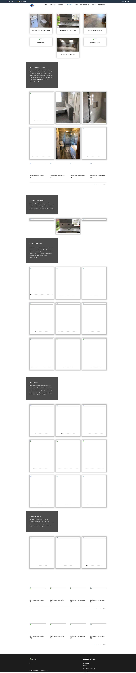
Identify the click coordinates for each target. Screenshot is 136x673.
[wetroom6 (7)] (94, 441)
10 (41, 294)
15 (47, 294)
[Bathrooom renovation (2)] (58, 164)
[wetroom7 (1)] (41, 476)
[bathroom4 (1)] (41, 129)
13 (73, 331)
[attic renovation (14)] (68, 538)
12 (74, 433)
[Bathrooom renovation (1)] (38, 164)
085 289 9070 (11, 1)
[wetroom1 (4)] (41, 406)
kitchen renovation (68, 30)
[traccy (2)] (94, 339)
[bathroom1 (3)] (41, 93)
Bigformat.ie (44, 670)
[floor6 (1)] (41, 304)
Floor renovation (95, 30)
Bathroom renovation (41, 30)
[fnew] (94, 304)
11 (42, 294)
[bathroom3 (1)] (94, 123)
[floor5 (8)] (94, 268)
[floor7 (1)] (68, 304)
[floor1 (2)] (41, 268)
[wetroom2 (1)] (68, 406)
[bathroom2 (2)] (68, 123)
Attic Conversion (68, 54)
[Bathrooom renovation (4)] (98, 164)
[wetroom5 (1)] (68, 441)
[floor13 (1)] (68, 339)
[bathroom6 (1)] (94, 129)
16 (48, 294)
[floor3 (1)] (68, 268)
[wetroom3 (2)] (94, 406)
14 (74, 331)
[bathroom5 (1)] (68, 158)
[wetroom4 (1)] (41, 441)
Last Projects (94, 42)
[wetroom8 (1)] (68, 476)
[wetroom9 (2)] (94, 476)
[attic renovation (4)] (41, 538)
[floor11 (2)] (41, 339)
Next (104, 184)
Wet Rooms (41, 42)
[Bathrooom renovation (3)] (78, 164)
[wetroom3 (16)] (94, 538)
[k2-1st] (68, 233)
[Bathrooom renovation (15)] (38, 624)
